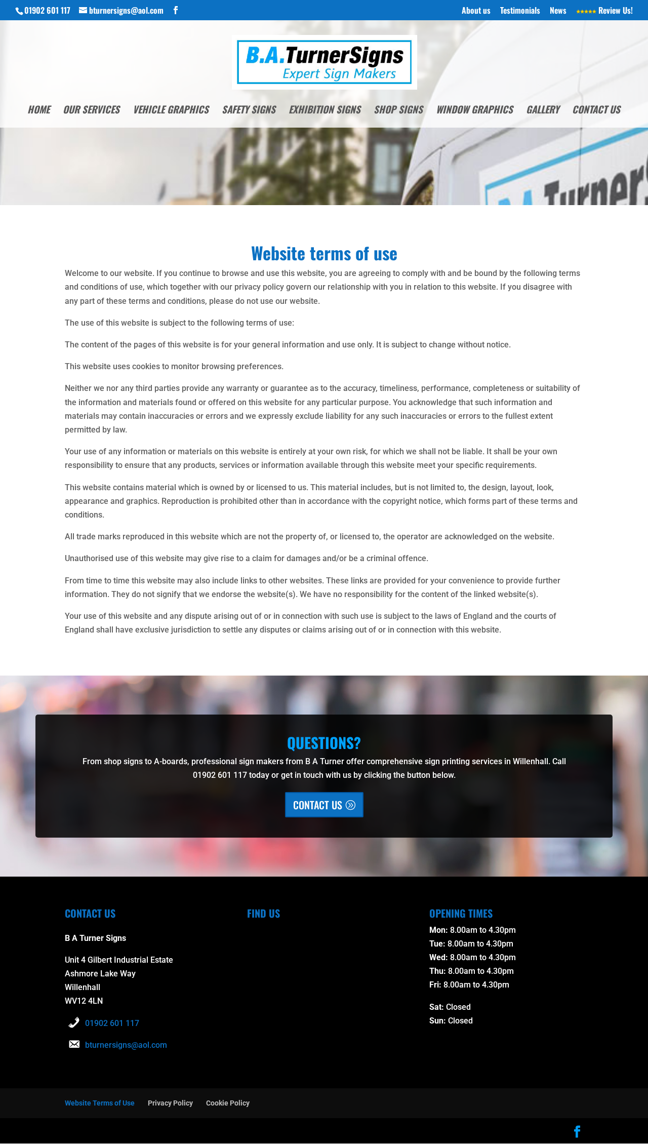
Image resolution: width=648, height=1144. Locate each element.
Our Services (91, 110)
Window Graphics (474, 110)
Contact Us (596, 110)
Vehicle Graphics (171, 110)
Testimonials (520, 11)
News (558, 11)
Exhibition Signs (324, 110)
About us (476, 11)
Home (38, 110)
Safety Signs (248, 110)
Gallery (542, 110)
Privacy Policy (170, 1103)
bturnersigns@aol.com (126, 1045)
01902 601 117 (112, 1023)
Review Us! (614, 11)
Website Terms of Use (100, 1103)
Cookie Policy (228, 1103)
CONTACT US (317, 804)
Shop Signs (398, 110)
